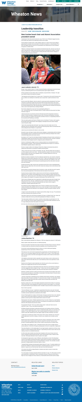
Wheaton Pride (45, 31)
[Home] (10, 3)
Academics (40, 4)
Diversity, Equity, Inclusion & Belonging (49, 392)
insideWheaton (51, 1)
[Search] (78, 4)
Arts (19, 384)
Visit (58, 1)
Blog (28, 384)
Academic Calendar (32, 390)
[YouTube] (62, 394)
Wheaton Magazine (36, 31)
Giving (37, 1)
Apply (70, 1)
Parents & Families (43, 1)
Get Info (63, 1)
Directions (20, 387)
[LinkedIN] (62, 387)
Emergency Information (46, 387)
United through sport (38, 366)
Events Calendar (31, 392)
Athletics (31, 1)
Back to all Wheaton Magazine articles (32, 24)
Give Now (76, 1)
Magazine (29, 387)
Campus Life (59, 4)
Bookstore (43, 384)
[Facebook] (62, 385)
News (19, 392)
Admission (49, 4)
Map (19, 390)
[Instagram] (62, 390)
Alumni (27, 1)
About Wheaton (70, 4)
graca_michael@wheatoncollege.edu (18, 367)
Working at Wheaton (45, 390)
